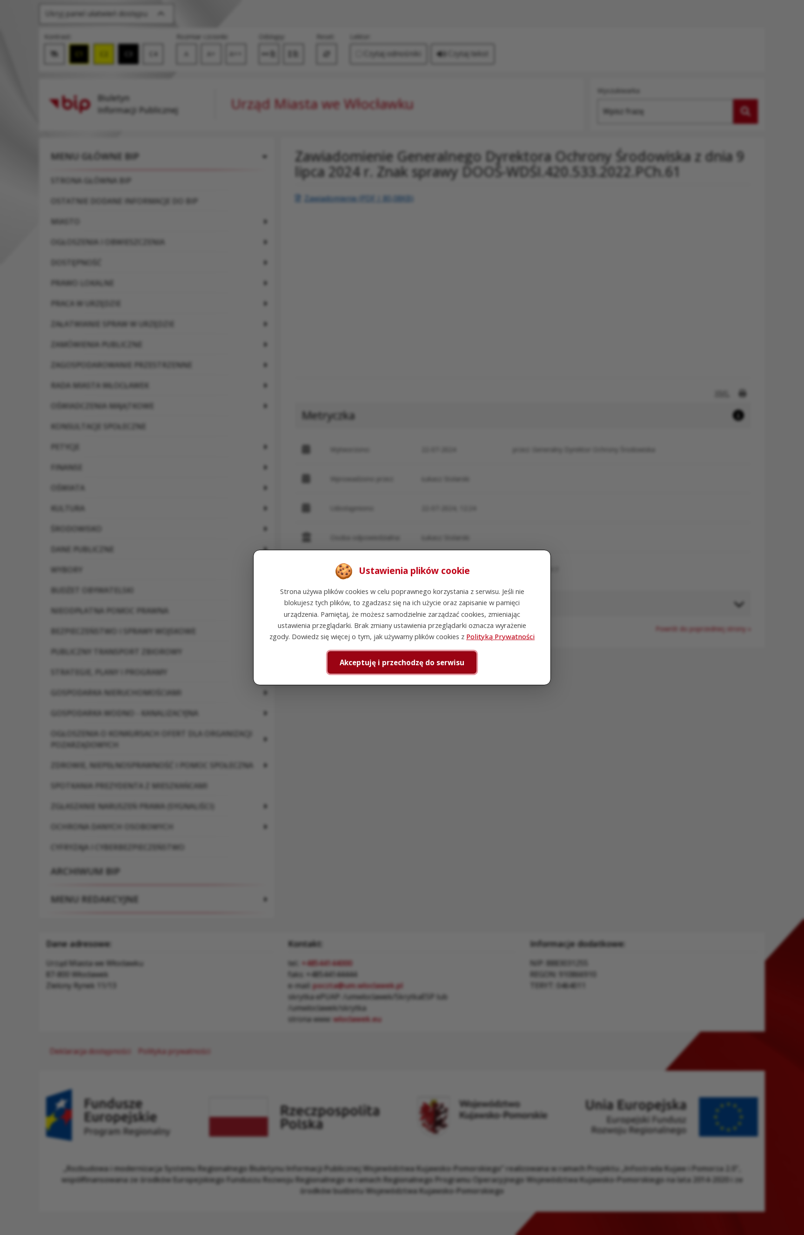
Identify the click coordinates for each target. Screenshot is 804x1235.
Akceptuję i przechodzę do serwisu (402, 662)
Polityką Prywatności (500, 636)
